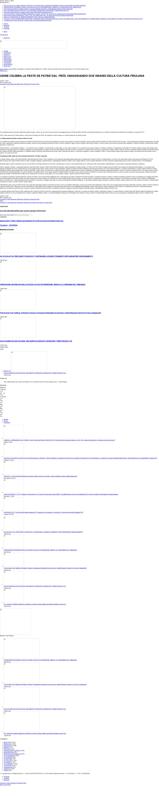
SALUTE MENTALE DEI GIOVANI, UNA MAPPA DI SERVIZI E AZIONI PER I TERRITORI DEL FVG (36, 10)
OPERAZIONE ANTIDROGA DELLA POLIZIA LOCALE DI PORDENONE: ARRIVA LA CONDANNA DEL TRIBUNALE (42, 7)
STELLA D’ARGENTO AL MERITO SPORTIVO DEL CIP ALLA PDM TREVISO (29, 17)
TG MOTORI (8, 759)
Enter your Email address (7, 215)
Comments (7, 422)
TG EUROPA (8, 757)
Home (2, 69)
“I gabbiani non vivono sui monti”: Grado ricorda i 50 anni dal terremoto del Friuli (27, 20)
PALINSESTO (8, 64)
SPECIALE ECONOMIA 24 (12, 754)
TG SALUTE (8, 760)
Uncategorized (8, 767)
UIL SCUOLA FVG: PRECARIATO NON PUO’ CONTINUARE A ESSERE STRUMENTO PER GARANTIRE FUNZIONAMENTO (45, 5)
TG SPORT (7, 762)
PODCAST (7, 66)
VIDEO (6, 770)
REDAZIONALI (9, 752)
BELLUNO (7, 58)
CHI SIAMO (7, 61)
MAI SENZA (8, 59)
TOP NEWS (7, 53)
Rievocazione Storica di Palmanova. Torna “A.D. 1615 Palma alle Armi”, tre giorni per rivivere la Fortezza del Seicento (38, 15)
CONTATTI (7, 62)
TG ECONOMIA (9, 755)
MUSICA (6, 747)
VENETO (7, 54)
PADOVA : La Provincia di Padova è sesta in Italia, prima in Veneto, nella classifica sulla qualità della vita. (40, 476)
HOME (6, 51)
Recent (6, 421)
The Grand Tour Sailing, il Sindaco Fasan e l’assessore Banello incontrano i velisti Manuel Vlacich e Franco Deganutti (38, 9)
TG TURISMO (8, 764)
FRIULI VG (7, 56)
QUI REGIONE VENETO (12, 750)
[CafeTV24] (4, 34)
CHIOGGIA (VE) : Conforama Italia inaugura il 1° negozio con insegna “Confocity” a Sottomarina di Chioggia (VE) (43, 512)
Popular (6, 419)
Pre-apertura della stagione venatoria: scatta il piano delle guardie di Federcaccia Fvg (28, 12)
